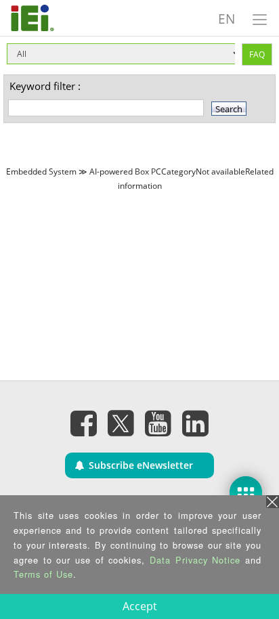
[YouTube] (158, 422)
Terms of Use (43, 574)
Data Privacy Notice (195, 559)
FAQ (257, 54)
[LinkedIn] (195, 422)
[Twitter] (121, 418)
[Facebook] (84, 422)
